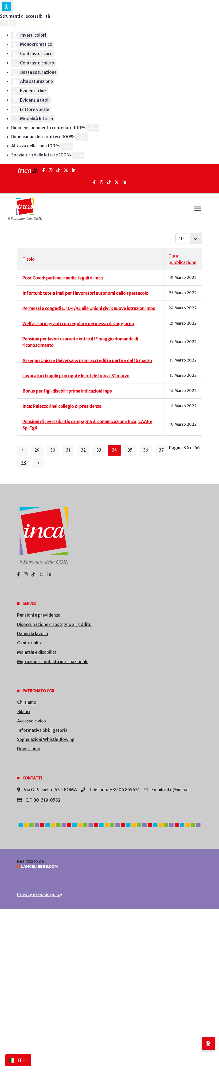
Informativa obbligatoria (42, 730)
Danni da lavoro (32, 633)
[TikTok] (58, 170)
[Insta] (101, 182)
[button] (197, 209)
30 (52, 450)
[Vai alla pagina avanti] (38, 462)
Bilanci (23, 711)
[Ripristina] (4, 23)
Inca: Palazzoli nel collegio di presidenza (61, 406)
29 (37, 450)
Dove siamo (28, 748)
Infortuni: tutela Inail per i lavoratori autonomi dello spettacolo (85, 293)
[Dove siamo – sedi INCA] (208, 1043)
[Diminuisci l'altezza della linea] (64, 146)
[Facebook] (43, 170)
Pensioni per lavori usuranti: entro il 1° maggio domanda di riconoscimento (80, 342)
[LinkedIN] (73, 170)
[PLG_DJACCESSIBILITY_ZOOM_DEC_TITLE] (89, 128)
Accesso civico (31, 721)
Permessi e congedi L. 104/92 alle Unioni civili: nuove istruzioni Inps (88, 308)
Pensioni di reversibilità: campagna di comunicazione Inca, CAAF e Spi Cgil (87, 424)
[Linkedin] (124, 182)
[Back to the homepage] (25, 209)
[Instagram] (50, 170)
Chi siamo (26, 702)
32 (83, 450)
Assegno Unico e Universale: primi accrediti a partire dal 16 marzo (87, 360)
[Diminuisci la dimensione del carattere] (78, 137)
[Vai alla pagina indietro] (22, 450)
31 (68, 450)
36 (145, 450)
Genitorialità (29, 642)
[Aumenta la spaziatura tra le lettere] (81, 155)
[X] (66, 170)
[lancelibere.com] (109, 866)
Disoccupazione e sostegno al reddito (54, 624)
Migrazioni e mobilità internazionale (52, 661)
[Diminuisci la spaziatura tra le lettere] (75, 155)
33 (98, 450)
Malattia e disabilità (37, 652)
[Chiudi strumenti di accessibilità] (12, 23)
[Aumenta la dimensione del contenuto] (96, 128)
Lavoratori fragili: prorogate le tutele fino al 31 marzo (76, 375)
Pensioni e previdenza (38, 615)
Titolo (28, 259)
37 (161, 450)
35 (130, 450)
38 (23, 462)
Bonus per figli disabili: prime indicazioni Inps (67, 391)
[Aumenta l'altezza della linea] (70, 146)
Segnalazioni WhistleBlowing (46, 739)
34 (114, 450)
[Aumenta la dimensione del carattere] (85, 137)
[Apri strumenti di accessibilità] (6, 6)
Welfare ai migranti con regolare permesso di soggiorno (78, 323)
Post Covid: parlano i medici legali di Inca (62, 277)
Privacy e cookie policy (39, 894)
